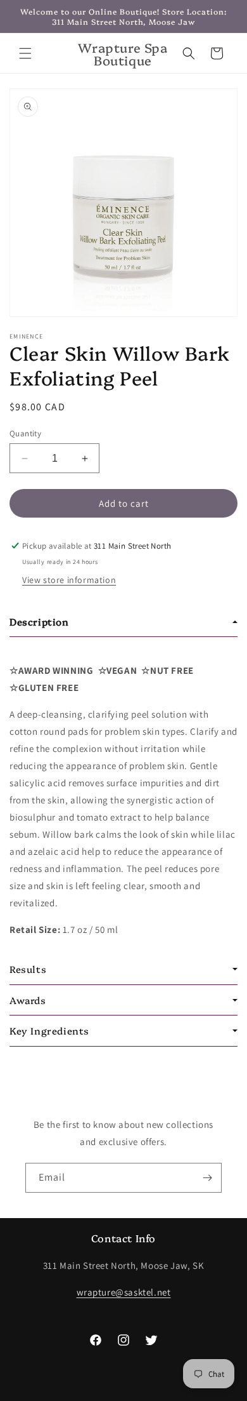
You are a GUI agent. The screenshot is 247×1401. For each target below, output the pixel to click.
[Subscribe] (207, 1178)
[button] (25, 53)
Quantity (25, 433)
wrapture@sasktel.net (124, 1292)
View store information (69, 580)
